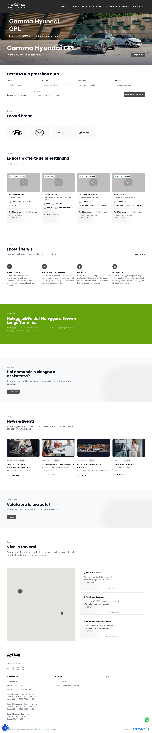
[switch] (28, 212)
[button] (62, 613)
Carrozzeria (82, 81)
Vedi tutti (139, 254)
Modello (45, 81)
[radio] (8, 95)
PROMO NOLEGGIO (112, 6)
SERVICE (125, 6)
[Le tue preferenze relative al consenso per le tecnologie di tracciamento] (148, 729)
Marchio (10, 81)
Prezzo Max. (117, 81)
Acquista (106, 677)
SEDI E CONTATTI (138, 6)
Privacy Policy (40, 729)
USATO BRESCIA (77, 6)
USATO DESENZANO (94, 6)
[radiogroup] (17, 95)
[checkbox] (34, 95)
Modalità (10, 92)
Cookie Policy (51, 729)
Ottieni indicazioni (112, 588)
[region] (76, 201)
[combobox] (23, 85)
